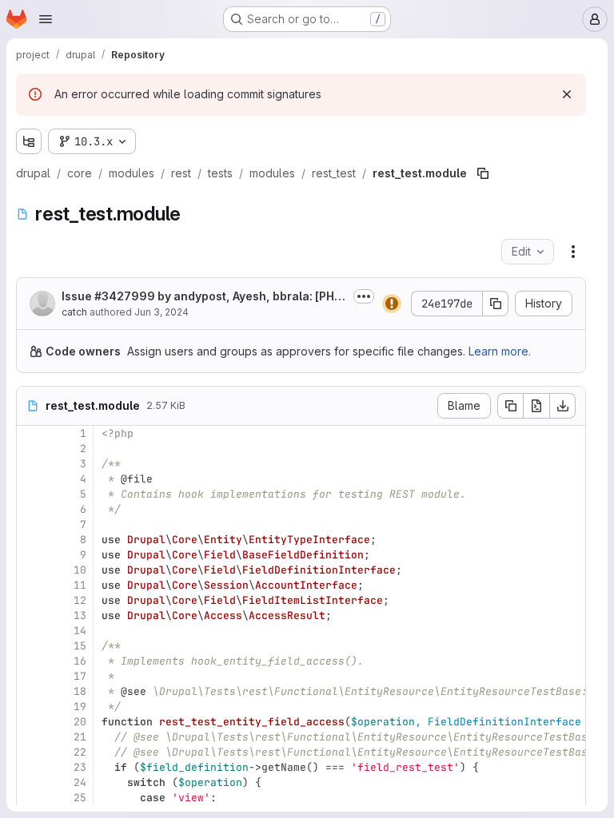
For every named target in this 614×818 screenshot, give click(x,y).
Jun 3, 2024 (161, 312)
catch (74, 312)
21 (80, 737)
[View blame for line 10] (30, 570)
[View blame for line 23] (30, 767)
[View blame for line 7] (30, 524)
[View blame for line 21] (30, 737)
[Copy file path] (483, 173)
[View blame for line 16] (30, 661)
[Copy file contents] (510, 406)
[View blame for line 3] (30, 463)
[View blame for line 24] (30, 782)
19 (80, 706)
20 (80, 722)
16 (80, 661)
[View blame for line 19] (30, 706)
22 (80, 752)
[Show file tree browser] (29, 141)
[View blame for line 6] (30, 509)
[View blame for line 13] (30, 615)
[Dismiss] (566, 94)
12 (80, 600)
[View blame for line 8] (30, 539)
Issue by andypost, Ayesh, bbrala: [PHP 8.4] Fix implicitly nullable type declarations (201, 296)
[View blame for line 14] (30, 630)
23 (80, 767)
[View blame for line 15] (30, 645)
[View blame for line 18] (30, 691)
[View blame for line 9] (30, 554)
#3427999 (124, 296)
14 (80, 630)
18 (80, 691)
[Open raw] (536, 406)
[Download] (563, 406)
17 (80, 676)
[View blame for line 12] (30, 600)
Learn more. (499, 351)
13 (80, 615)
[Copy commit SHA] (495, 303)
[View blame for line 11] (30, 585)
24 (80, 782)
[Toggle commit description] (363, 296)
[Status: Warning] (391, 303)
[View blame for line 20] (30, 721)
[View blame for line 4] (30, 478)
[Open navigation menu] (45, 19)
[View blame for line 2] (30, 448)
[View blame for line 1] (30, 433)
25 (80, 797)
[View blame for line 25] (30, 797)
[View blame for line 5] (30, 494)
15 (80, 646)
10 (80, 570)
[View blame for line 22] (30, 752)
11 (80, 585)
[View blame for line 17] (30, 676)
